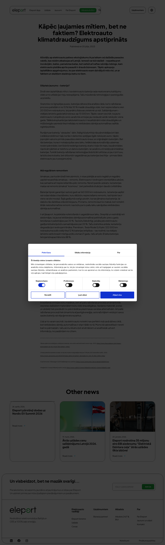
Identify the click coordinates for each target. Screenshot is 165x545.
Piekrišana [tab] (46, 252)
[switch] (68, 285)
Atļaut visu (117, 295)
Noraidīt (47, 295)
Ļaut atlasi (82, 295)
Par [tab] (118, 252)
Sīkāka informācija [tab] (82, 252)
